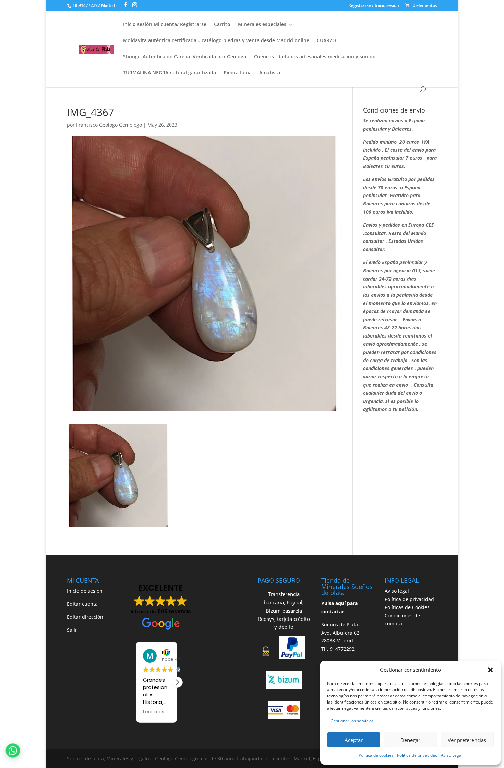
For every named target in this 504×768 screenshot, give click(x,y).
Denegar (410, 739)
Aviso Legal (452, 755)
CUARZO (326, 41)
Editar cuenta (82, 604)
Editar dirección (85, 617)
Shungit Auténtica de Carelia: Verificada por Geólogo (185, 57)
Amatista (269, 73)
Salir (72, 630)
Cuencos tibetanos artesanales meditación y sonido (315, 57)
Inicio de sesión (85, 591)
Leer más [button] (153, 712)
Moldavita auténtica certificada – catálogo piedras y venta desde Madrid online (216, 41)
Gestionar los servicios (352, 721)
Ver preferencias (467, 739)
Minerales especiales (262, 24)
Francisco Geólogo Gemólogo (109, 124)
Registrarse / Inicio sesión (373, 5)
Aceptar (354, 739)
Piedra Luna (238, 73)
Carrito (222, 24)
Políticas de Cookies (407, 607)
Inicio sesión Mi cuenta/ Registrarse (164, 24)
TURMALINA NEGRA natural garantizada (169, 73)
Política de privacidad (417, 755)
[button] (490, 669)
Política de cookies (376, 755)
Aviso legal (397, 591)
